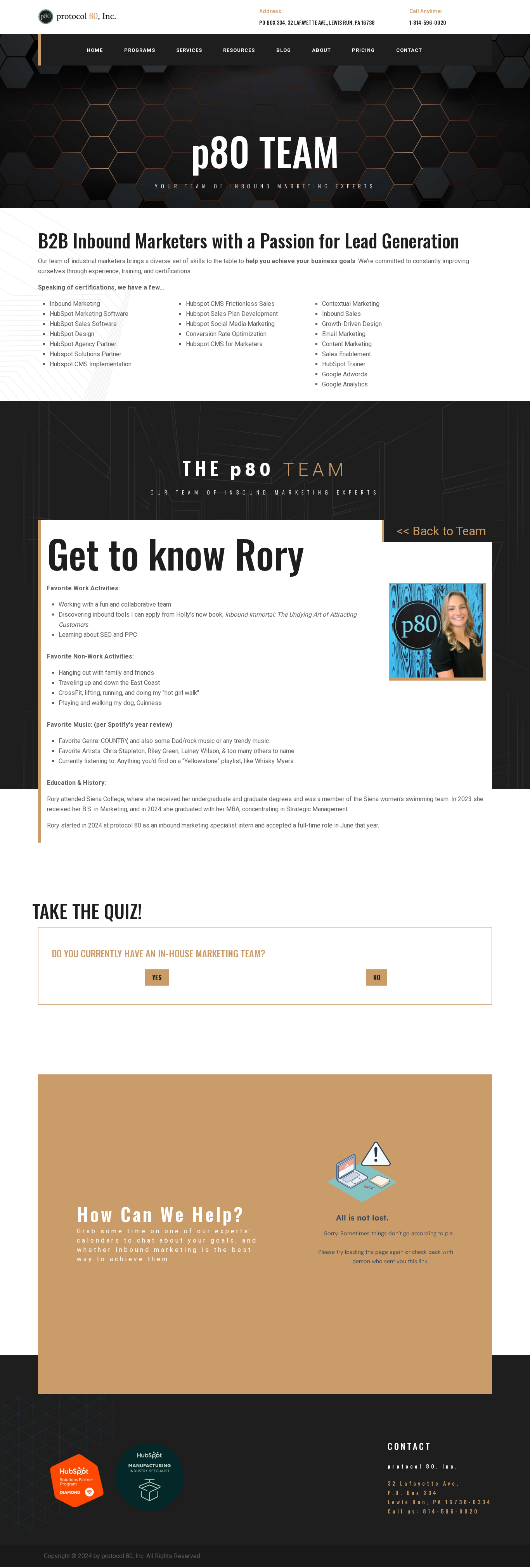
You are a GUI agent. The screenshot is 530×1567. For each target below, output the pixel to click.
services (189, 50)
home (95, 50)
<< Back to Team (441, 531)
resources (239, 50)
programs (139, 50)
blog (283, 50)
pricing (363, 50)
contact (409, 50)
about (321, 50)
